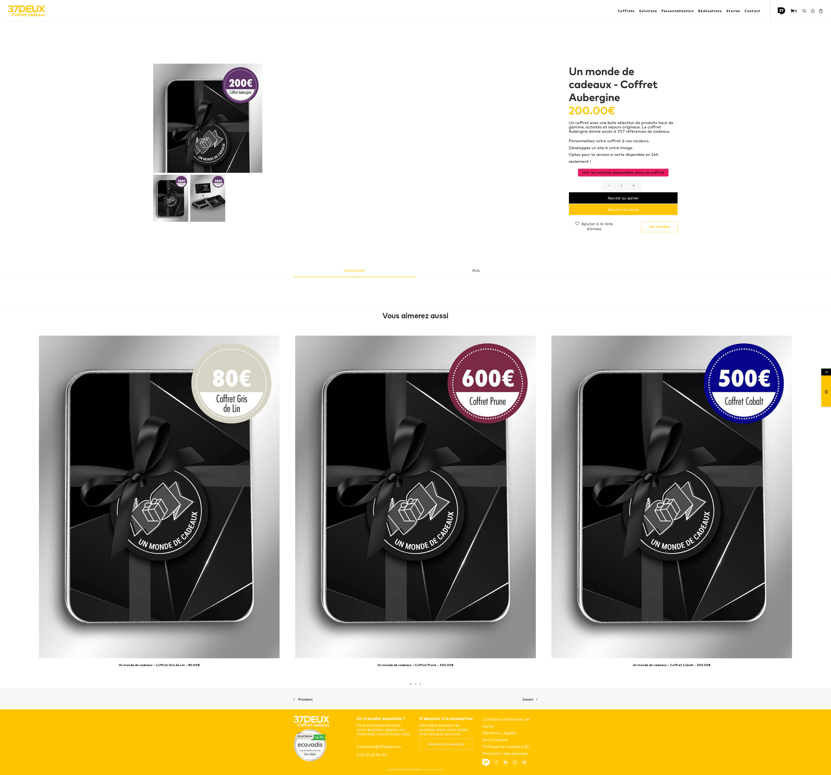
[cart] (820, 11)
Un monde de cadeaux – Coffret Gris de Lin (159, 665)
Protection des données (505, 753)
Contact (752, 11)
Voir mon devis (659, 227)
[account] (812, 11)
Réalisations (710, 11)
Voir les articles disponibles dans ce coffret (623, 172)
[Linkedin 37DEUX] (517, 762)
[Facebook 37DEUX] (498, 762)
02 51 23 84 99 (373, 754)
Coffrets (626, 11)
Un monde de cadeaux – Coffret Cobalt (671, 665)
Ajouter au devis (623, 209)
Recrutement (495, 739)
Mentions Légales (499, 732)
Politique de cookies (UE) (506, 746)
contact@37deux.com (380, 746)
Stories (733, 11)
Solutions (648, 11)
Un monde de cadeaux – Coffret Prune (415, 665)
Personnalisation (678, 11)
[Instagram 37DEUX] (507, 762)
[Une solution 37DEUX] (783, 11)
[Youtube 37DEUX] (526, 762)
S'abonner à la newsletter (445, 744)
